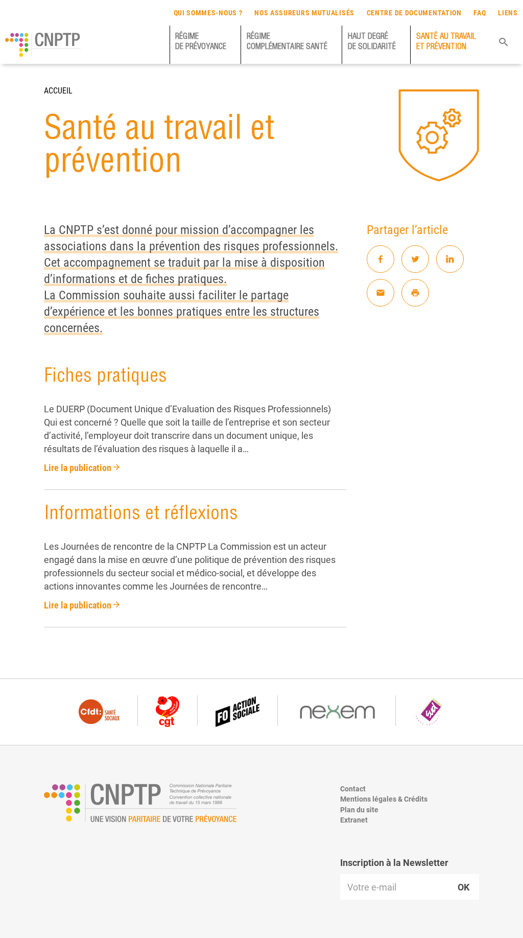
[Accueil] (43, 45)
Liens (508, 12)
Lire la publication (78, 467)
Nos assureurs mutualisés (304, 12)
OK (463, 887)
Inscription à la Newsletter (394, 862)
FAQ (479, 12)
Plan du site (359, 809)
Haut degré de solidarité (372, 42)
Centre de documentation (414, 12)
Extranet (354, 820)
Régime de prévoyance (200, 42)
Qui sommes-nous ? (208, 12)
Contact (353, 788)
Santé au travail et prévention (446, 42)
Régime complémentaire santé (287, 42)
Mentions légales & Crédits (383, 799)
